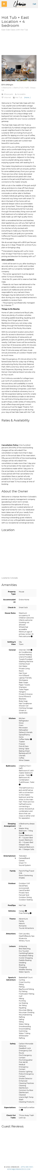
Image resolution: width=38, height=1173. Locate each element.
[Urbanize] (19, 4)
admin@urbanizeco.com (18, 1169)
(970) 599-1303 (27, 1167)
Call (34, 4)
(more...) (27, 97)
